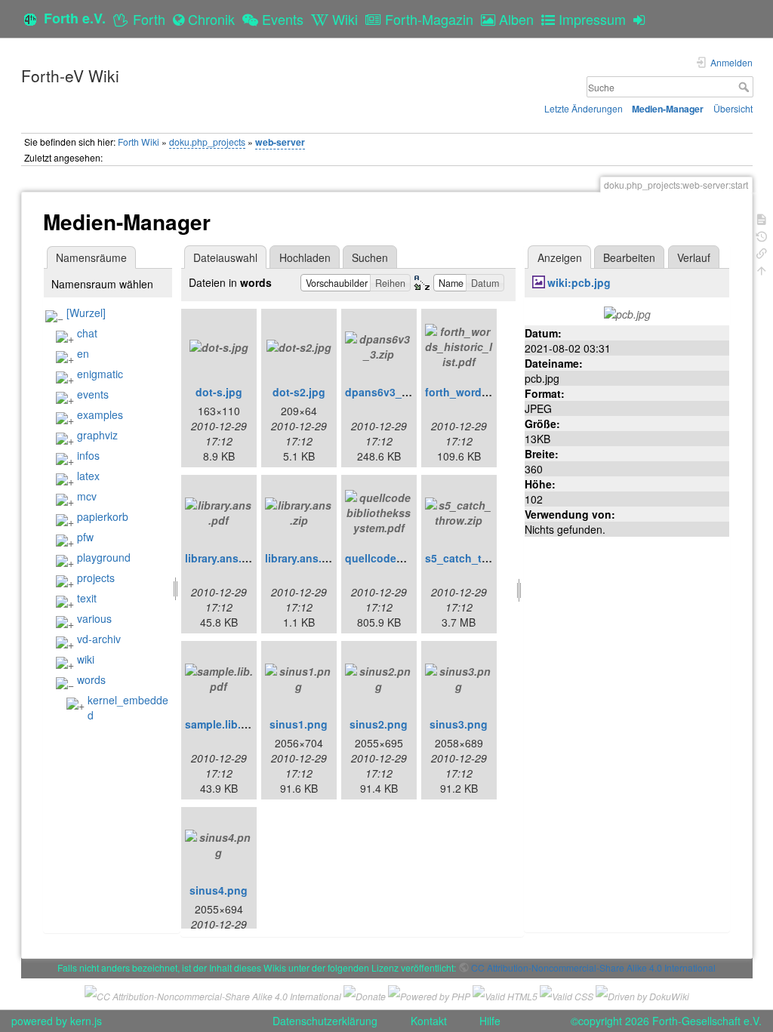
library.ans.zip (301, 557)
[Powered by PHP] (429, 993)
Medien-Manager (668, 109)
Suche (745, 87)
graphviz (97, 434)
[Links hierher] (761, 251)
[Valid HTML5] (505, 993)
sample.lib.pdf (221, 724)
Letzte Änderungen (583, 108)
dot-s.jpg (219, 391)
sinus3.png (459, 724)
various (94, 618)
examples (100, 414)
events (93, 394)
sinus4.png (218, 890)
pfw (85, 536)
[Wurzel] (86, 312)
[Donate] (364, 993)
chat (87, 332)
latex (88, 475)
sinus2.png (379, 724)
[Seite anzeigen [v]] (761, 217)
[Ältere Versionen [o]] (761, 235)
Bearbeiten (629, 257)
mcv (87, 496)
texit (87, 597)
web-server (280, 142)
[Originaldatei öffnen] (627, 312)
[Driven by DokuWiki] (642, 993)
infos (88, 455)
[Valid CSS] (566, 993)
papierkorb (102, 516)
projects (96, 577)
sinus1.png (298, 724)
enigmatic (100, 373)
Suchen (370, 257)
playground (104, 557)
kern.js (86, 1020)
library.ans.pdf (222, 557)
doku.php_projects (207, 141)
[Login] (643, 19)
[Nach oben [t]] (761, 269)
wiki (85, 659)
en (83, 353)
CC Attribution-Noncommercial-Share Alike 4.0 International (593, 967)
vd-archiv (99, 638)
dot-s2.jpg (299, 391)
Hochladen (305, 257)
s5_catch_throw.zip (475, 557)
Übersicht (733, 108)
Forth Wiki (138, 141)
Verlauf (693, 257)
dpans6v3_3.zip (385, 391)
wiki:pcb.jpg (579, 282)
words (91, 679)
